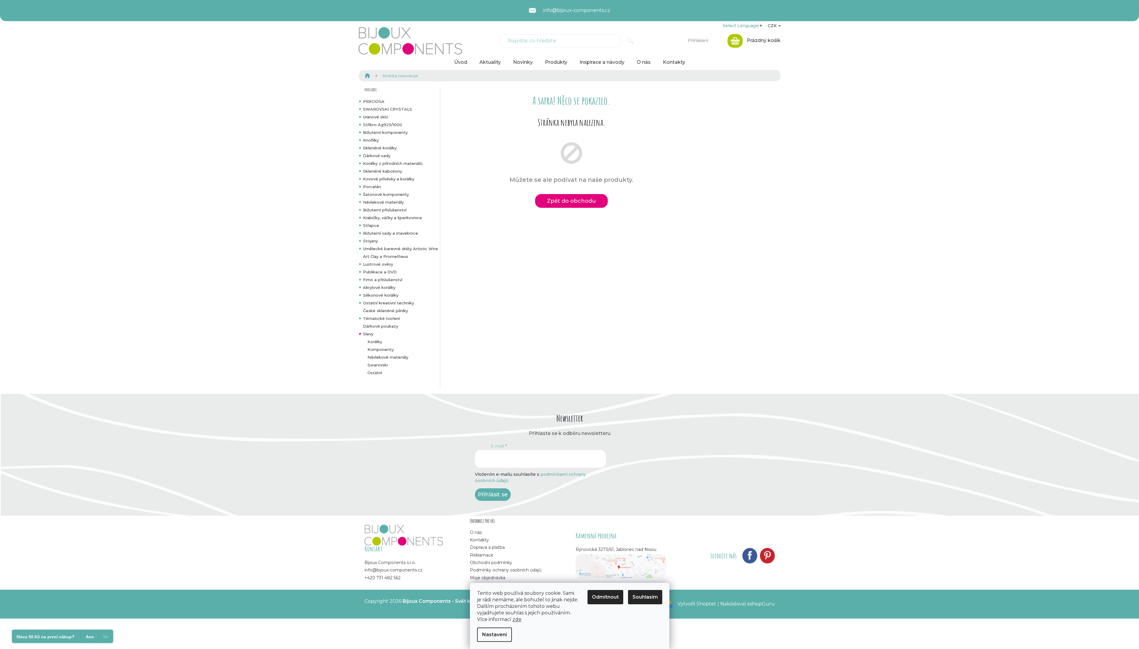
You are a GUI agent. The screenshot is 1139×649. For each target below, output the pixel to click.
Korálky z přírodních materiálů (393, 163)
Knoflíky (371, 140)
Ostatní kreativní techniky (388, 303)
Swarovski (377, 365)
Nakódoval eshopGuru (747, 604)
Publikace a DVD (380, 271)
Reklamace (481, 555)
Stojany (370, 240)
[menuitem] (460, 62)
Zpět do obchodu (571, 201)
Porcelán (372, 186)
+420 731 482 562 (382, 577)
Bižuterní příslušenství (384, 209)
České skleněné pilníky (385, 310)
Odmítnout (605, 597)
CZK (773, 25)
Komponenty (380, 349)
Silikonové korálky (380, 295)
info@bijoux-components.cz (393, 570)
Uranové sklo (375, 116)
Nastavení (494, 634)
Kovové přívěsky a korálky (388, 178)
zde (516, 619)
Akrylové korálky (379, 287)
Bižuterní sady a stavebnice (390, 233)
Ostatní (374, 372)
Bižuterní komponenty (385, 132)
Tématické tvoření (381, 318)
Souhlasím (645, 597)
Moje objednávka (487, 577)
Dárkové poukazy (380, 326)
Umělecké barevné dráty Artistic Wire (400, 248)
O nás (476, 532)
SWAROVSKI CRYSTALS (387, 109)
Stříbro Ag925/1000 (382, 124)
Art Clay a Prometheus (385, 256)
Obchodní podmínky (491, 562)
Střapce (371, 225)
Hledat (630, 40)
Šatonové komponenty (386, 194)
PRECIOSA (373, 101)
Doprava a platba (487, 547)
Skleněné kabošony (382, 171)
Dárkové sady (376, 155)
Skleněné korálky (380, 147)
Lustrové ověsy (378, 264)
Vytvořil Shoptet (696, 604)
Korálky (374, 341)
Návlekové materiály (383, 202)
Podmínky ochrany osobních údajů (505, 570)
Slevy (368, 334)
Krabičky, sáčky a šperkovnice (392, 217)
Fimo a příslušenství (382, 279)
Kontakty (479, 540)
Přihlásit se (493, 494)
